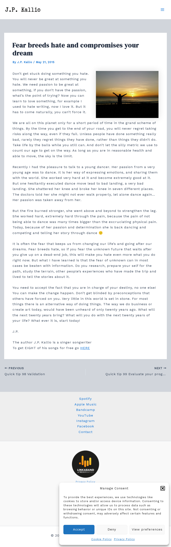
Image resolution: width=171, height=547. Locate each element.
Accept (79, 529)
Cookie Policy (101, 539)
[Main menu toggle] (162, 9)
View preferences (147, 529)
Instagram (85, 421)
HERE (85, 348)
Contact (86, 432)
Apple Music (85, 404)
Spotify (85, 399)
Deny (112, 529)
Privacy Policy (124, 539)
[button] (163, 488)
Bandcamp (85, 410)
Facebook (85, 426)
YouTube (85, 415)
